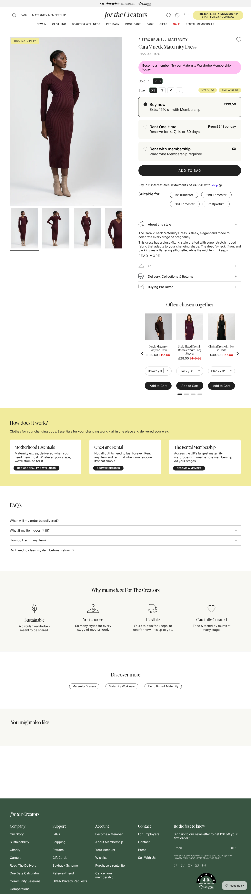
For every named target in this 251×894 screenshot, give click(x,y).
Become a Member (109, 834)
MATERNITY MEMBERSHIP (49, 15)
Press (142, 850)
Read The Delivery (23, 865)
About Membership (109, 842)
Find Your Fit (230, 90)
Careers (15, 858)
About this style (159, 224)
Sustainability (19, 842)
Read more (149, 255)
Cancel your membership (104, 875)
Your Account (105, 850)
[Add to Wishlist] (238, 39)
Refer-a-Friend (63, 873)
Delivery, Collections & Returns (171, 276)
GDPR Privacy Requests (70, 881)
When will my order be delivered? (34, 521)
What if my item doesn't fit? (30, 530)
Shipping (59, 842)
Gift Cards (60, 858)
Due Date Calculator (24, 873)
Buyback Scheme (65, 865)
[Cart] (186, 15)
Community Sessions (25, 881)
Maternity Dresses (84, 686)
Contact (144, 842)
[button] (14, 15)
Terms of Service (204, 857)
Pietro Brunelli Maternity (163, 40)
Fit (149, 266)
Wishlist (101, 858)
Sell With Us (147, 858)
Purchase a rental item (111, 865)
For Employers (148, 834)
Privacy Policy (182, 857)
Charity (15, 850)
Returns (58, 850)
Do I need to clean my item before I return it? (42, 550)
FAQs (24, 15)
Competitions (19, 889)
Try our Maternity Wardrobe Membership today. (186, 67)
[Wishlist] (168, 15)
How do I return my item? (28, 540)
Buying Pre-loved (161, 287)
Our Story (17, 834)
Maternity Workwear (122, 686)
